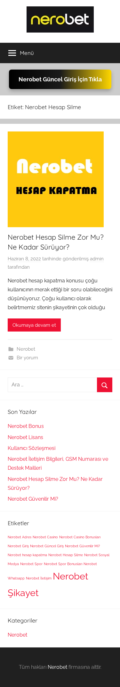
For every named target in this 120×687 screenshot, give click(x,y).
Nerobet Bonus (26, 426)
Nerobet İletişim (39, 578)
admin (97, 259)
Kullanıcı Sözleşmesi (31, 448)
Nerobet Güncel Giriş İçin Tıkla (60, 79)
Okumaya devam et (34, 325)
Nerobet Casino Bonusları (79, 537)
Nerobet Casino (45, 537)
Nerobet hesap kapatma (27, 555)
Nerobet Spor (31, 564)
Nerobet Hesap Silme (65, 555)
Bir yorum (27, 358)
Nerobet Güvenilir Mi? (33, 499)
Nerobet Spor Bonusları (63, 564)
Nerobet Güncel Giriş (47, 546)
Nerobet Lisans (25, 437)
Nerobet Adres (19, 537)
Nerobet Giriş (18, 546)
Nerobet (26, 349)
